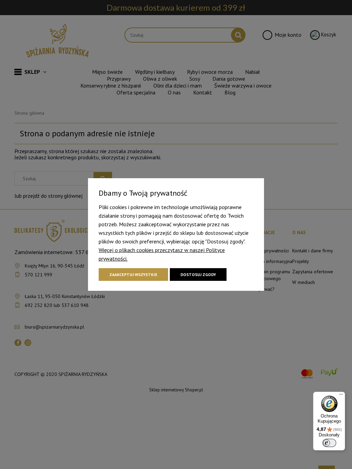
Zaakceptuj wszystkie (133, 274)
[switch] (329, 443)
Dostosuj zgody (198, 274)
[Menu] (341, 396)
